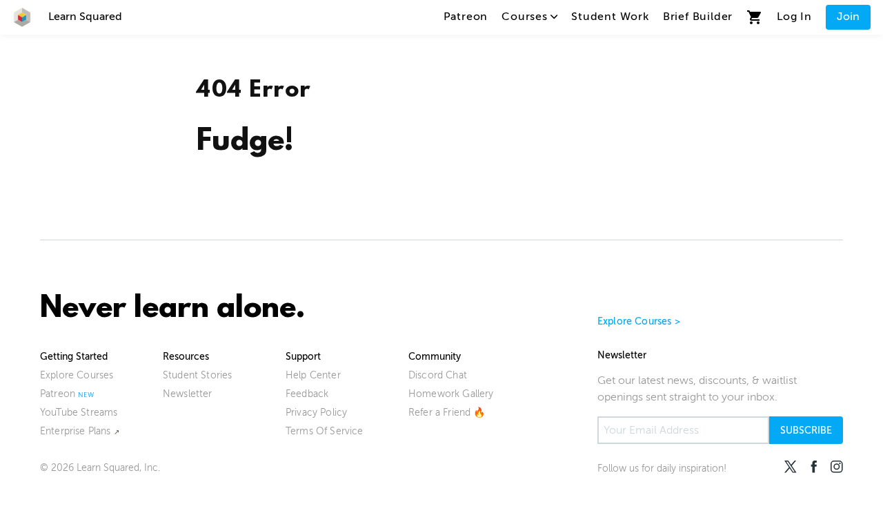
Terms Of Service (325, 431)
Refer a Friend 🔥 (447, 412)
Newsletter (187, 394)
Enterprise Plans (75, 431)
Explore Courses (76, 375)
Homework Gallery (451, 394)
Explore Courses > (638, 321)
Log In (794, 16)
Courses (525, 16)
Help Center (313, 375)
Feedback (307, 394)
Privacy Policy (316, 412)
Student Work (610, 16)
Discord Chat (437, 375)
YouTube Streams (78, 412)
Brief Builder (698, 16)
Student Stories (197, 375)
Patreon (466, 16)
